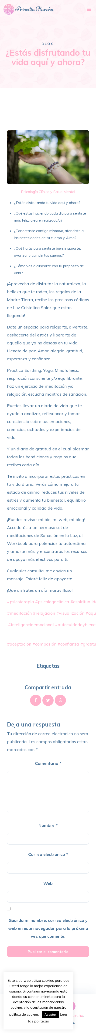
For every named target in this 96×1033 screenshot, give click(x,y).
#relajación (44, 613)
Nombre (48, 825)
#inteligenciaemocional (31, 624)
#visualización (70, 613)
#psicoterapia (20, 601)
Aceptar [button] (50, 1014)
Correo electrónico (48, 854)
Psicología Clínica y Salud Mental (48, 191)
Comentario (48, 763)
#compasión (44, 644)
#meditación (19, 613)
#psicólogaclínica (52, 601)
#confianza (68, 644)
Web (48, 883)
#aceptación (19, 644)
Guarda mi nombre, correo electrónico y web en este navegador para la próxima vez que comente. (48, 928)
